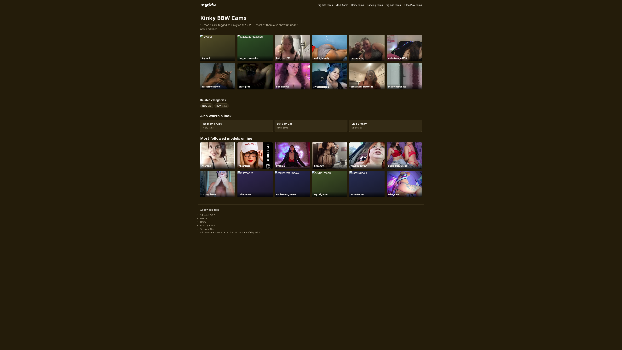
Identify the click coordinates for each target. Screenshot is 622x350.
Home (203, 221)
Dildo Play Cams (413, 4)
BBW (221, 105)
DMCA (203, 218)
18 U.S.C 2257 (207, 214)
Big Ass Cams (393, 4)
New (206, 105)
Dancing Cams (375, 4)
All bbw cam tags (209, 209)
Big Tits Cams (325, 4)
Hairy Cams (357, 4)
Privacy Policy (207, 225)
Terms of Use (207, 229)
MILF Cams (342, 4)
